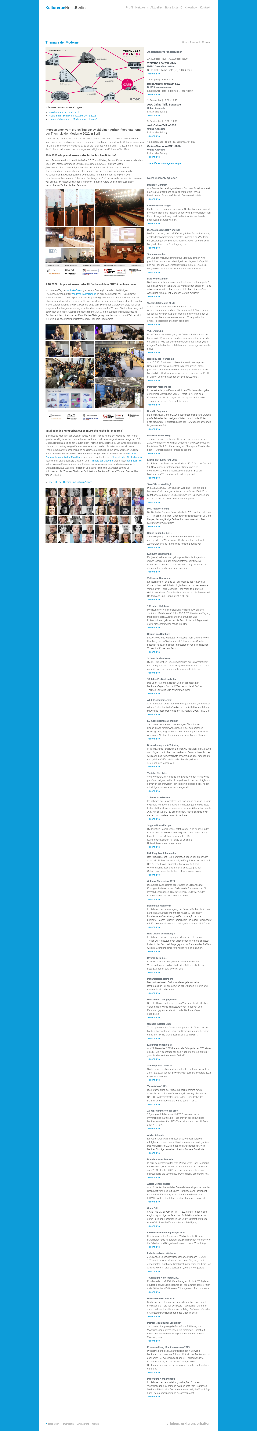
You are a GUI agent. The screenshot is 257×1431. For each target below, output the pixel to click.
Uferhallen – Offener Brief (161, 1298)
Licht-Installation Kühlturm (161, 1253)
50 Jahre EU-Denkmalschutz (162, 679)
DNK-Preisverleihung (158, 508)
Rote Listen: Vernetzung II (161, 933)
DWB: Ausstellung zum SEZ (163, 83)
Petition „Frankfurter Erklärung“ (164, 1322)
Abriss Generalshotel (158, 1183)
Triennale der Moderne (101, 460)
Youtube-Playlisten (157, 773)
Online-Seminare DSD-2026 (164, 146)
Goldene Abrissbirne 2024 (161, 881)
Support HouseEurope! (159, 825)
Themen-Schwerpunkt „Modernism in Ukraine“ (72, 119)
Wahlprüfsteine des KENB (161, 303)
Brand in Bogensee (157, 411)
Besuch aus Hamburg (158, 634)
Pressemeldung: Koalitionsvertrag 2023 (168, 1347)
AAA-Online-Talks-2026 (161, 125)
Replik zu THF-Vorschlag (160, 358)
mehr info (154, 73)
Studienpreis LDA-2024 (159, 1065)
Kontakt (205, 7)
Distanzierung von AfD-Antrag (163, 745)
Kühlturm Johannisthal (159, 553)
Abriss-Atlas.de (155, 1135)
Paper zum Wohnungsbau (161, 1378)
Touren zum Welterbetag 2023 (163, 1277)
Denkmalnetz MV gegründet (162, 999)
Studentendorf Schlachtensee (127, 457)
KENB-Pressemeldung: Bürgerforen (166, 1232)
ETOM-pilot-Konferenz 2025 (162, 459)
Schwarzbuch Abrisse (158, 658)
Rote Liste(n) (173, 7)
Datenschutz (83, 1423)
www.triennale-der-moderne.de (64, 112)
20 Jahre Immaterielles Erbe (162, 1110)
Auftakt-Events (75, 290)
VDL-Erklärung (155, 331)
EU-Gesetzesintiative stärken (162, 720)
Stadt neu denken (156, 254)
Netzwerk (141, 7)
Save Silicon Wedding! (159, 484)
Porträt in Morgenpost (159, 386)
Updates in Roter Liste (159, 1024)
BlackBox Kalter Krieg (158, 435)
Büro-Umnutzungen (157, 278)
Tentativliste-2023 (157, 1086)
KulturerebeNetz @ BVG (160, 1044)
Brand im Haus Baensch (160, 1159)
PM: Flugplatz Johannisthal (161, 853)
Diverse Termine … (157, 958)
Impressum (68, 1423)
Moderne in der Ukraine (84, 294)
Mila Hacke (77, 457)
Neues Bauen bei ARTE (159, 533)
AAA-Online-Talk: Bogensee (164, 104)
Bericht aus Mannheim (159, 905)
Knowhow (191, 7)
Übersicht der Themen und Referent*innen (70, 482)
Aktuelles (156, 7)
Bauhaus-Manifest (157, 184)
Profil (129, 7)
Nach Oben (53, 1423)
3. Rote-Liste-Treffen (158, 797)
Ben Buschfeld (134, 460)
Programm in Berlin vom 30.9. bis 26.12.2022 (72, 115)
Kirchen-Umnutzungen (159, 205)
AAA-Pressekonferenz (159, 700)
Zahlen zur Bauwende (159, 578)
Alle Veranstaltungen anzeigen (165, 163)
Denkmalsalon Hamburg (160, 978)
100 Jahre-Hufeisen (158, 606)
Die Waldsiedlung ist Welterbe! (163, 229)
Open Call (152, 1208)
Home (185, 42)
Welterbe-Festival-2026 (161, 63)
